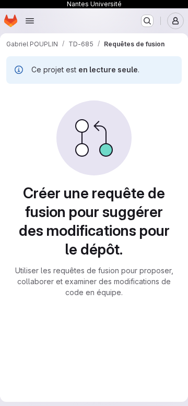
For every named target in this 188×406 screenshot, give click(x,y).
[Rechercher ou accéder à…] (147, 21)
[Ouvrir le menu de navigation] (29, 20)
